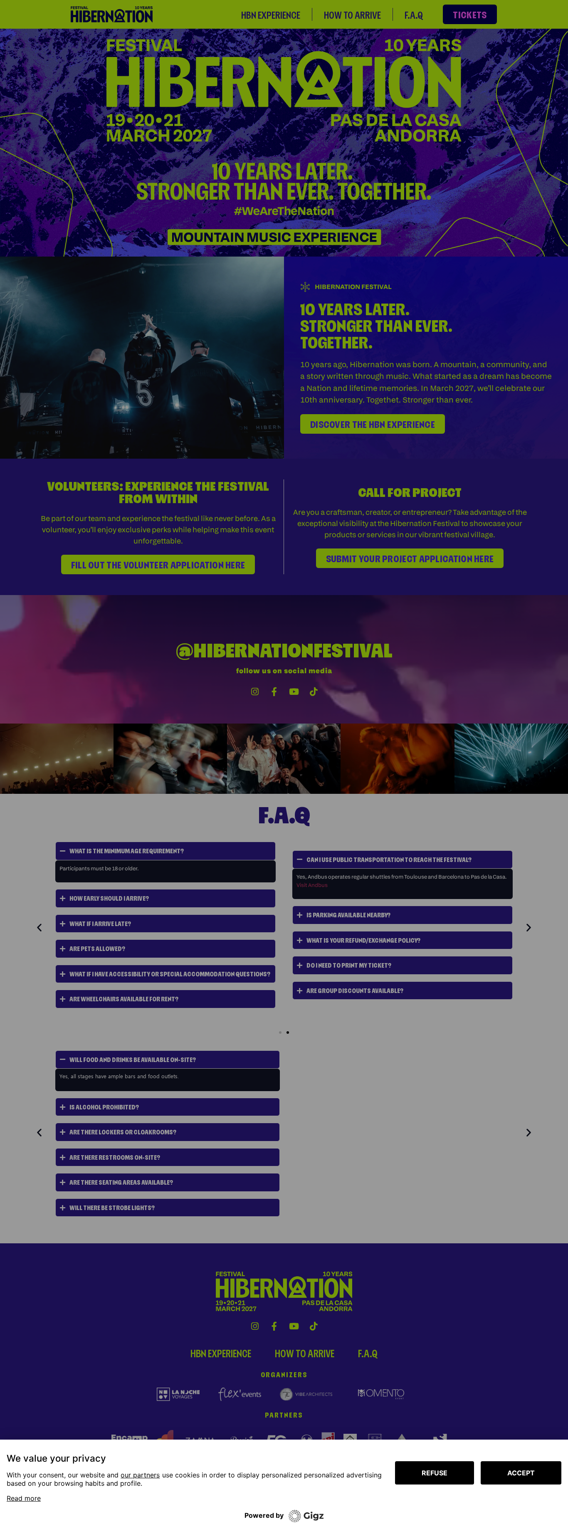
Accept (521, 1473)
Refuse (434, 1473)
